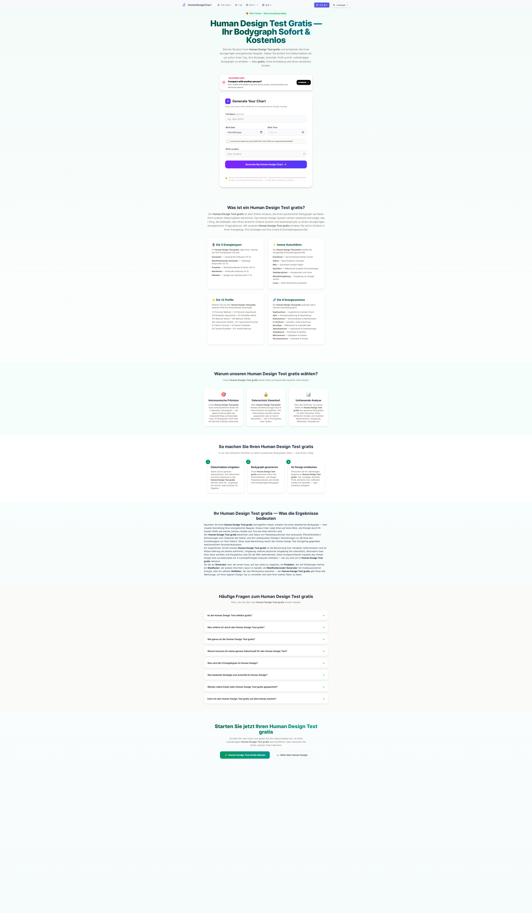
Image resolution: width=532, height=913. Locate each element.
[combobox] (266, 154)
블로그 (268, 5)
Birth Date (230, 127)
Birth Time (272, 127)
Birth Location (232, 149)
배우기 (252, 5)
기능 (240, 5)
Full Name (235, 114)
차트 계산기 (226, 5)
